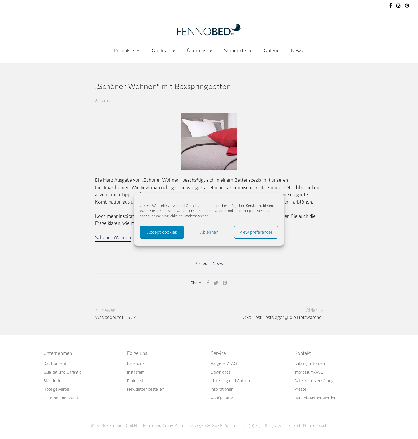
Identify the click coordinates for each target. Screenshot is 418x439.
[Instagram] (398, 5)
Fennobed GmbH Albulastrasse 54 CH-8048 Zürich (189, 426)
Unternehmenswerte (62, 398)
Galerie (272, 50)
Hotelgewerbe (56, 389)
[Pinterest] (407, 5)
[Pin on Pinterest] (225, 283)
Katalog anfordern (310, 363)
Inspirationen (222, 389)
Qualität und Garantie (63, 372)
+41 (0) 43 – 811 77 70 (261, 426)
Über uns (196, 50)
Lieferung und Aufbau (230, 381)
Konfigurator (222, 398)
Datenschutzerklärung (314, 381)
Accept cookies (162, 232)
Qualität (160, 50)
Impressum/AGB (308, 372)
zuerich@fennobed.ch (307, 426)
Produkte (124, 50)
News (297, 50)
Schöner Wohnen (113, 237)
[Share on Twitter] (216, 283)
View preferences (256, 232)
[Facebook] (390, 5)
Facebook (135, 363)
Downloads (220, 372)
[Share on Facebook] (207, 283)
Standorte (235, 50)
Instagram (135, 372)
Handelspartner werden (315, 398)
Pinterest (135, 381)
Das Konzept (55, 363)
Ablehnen (209, 232)
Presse (300, 389)
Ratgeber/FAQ (224, 363)
